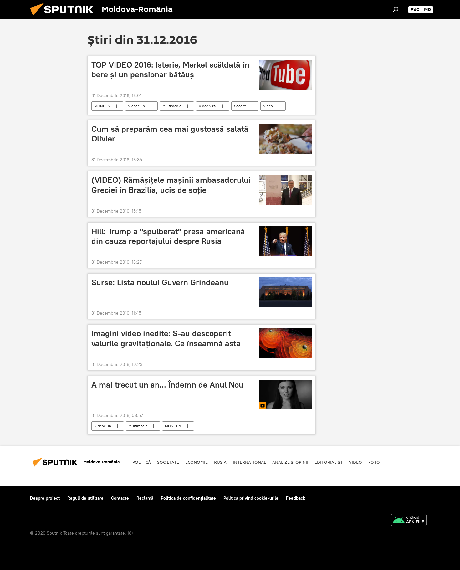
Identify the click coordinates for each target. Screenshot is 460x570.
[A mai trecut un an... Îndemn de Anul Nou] (285, 394)
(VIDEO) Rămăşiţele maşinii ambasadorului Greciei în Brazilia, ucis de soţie (171, 185)
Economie (196, 462)
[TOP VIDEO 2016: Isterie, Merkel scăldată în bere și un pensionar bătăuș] (285, 75)
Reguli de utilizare (85, 498)
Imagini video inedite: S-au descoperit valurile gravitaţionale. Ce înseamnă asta (166, 338)
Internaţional (249, 462)
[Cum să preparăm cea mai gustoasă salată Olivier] (285, 139)
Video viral (208, 106)
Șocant (240, 106)
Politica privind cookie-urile (251, 498)
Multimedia (171, 106)
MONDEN (102, 106)
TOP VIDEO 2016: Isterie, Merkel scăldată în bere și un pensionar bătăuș (170, 70)
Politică (141, 462)
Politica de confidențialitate (188, 498)
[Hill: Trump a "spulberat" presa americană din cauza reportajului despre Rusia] (285, 241)
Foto (374, 462)
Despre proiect (45, 498)
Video (268, 106)
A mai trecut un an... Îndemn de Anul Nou (167, 385)
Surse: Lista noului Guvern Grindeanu (160, 282)
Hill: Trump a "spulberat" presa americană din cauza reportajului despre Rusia (168, 236)
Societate (168, 462)
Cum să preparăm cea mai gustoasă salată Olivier (169, 134)
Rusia (220, 462)
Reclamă (144, 498)
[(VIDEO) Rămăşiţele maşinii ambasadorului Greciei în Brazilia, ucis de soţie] (285, 190)
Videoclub (136, 106)
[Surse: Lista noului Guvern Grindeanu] (285, 292)
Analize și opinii (290, 462)
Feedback (295, 498)
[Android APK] (408, 521)
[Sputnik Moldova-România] (64, 17)
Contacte (120, 498)
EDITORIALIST (328, 462)
